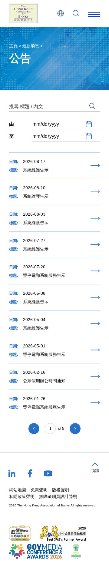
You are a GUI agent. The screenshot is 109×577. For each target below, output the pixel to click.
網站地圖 (17, 489)
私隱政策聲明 (22, 496)
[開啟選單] (94, 13)
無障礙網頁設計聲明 (58, 496)
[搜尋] (76, 13)
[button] (95, 468)
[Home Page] (23, 13)
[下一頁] (75, 428)
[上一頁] (33, 428)
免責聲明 (39, 489)
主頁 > (15, 45)
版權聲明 (60, 489)
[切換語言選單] (60, 13)
